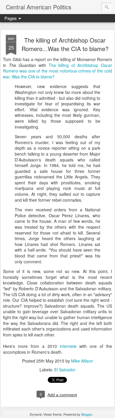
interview (68, 346)
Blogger (86, 414)
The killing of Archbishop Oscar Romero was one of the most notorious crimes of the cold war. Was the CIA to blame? (57, 71)
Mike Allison (82, 361)
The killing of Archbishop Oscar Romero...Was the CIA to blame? (65, 44)
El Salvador (64, 370)
